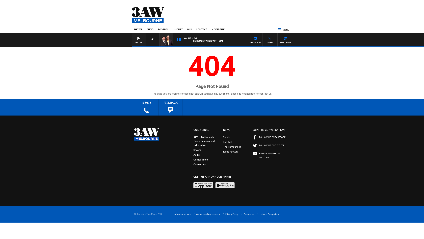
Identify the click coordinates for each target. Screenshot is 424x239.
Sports (227, 137)
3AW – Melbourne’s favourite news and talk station (204, 141)
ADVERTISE (218, 29)
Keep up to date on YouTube (269, 155)
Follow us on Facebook (272, 137)
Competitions (201, 159)
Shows (138, 29)
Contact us (199, 164)
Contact (202, 29)
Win (189, 29)
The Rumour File (232, 146)
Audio (150, 29)
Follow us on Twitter (272, 145)
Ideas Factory (230, 151)
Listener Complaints (269, 214)
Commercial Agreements (208, 214)
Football (164, 29)
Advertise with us (182, 214)
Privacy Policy (231, 214)
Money (179, 29)
